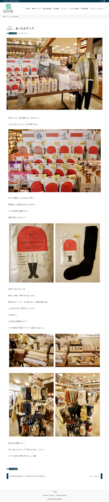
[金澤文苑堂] (8, 8)
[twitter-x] (101, 1)
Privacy (52, 495)
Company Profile (61, 495)
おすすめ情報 (12, 33)
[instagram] (104, 1)
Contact (45, 495)
